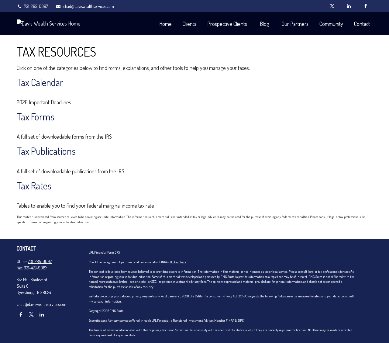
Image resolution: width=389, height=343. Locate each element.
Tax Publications (46, 151)
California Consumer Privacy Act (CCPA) (221, 296)
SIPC (241, 320)
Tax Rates (34, 185)
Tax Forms (35, 116)
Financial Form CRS (107, 252)
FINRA (230, 320)
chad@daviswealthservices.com (88, 6)
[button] (165, 23)
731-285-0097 (36, 6)
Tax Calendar (40, 82)
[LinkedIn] (349, 6)
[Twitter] (332, 6)
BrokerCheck (178, 262)
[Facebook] (365, 6)
